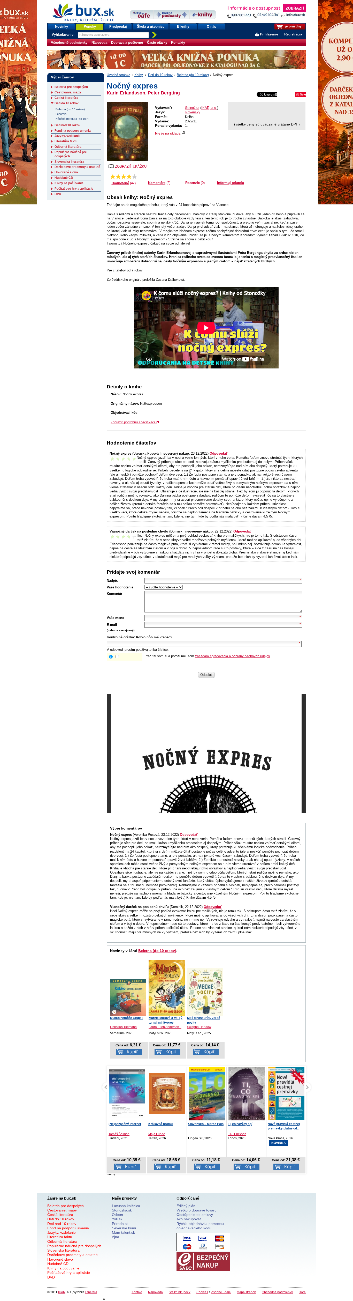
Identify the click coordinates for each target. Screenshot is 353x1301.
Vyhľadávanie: (63, 34)
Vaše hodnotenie (120, 587)
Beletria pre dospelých (71, 87)
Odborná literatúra (68, 147)
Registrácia (293, 34)
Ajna (115, 1237)
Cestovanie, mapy (68, 92)
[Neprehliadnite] (266, 12)
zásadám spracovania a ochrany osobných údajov (232, 656)
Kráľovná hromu (160, 1124)
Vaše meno (115, 618)
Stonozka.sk (122, 1210)
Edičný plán (186, 1206)
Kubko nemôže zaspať (126, 1018)
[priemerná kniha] (123, 176)
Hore (302, 1292)
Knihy (138, 75)
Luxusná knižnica (126, 1206)
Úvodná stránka (118, 75)
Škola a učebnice (150, 26)
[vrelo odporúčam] (134, 176)
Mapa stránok (246, 1292)
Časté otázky (157, 43)
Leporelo (61, 113)
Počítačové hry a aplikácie (74, 188)
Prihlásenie (269, 34)
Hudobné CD (64, 178)
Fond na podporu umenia (73, 130)
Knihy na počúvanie (69, 183)
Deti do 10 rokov (160, 75)
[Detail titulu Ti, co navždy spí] (246, 1095)
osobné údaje (221, 1292)
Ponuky (90, 26)
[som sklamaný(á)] (113, 176)
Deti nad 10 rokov (67, 125)
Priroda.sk (120, 1224)
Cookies (202, 1292)
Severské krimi (124, 1228)
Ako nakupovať (189, 1219)
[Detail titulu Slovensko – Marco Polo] (206, 1099)
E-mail (112, 625)
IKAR (61, 1292)
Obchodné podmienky (277, 1292)
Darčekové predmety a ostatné (77, 167)
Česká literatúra (66, 98)
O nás (211, 26)
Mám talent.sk (123, 1232)
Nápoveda (99, 43)
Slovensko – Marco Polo (206, 1124)
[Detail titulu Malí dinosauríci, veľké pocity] (205, 992)
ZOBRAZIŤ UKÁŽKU (131, 166)
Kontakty (178, 43)
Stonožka (192, 108)
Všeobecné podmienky (69, 43)
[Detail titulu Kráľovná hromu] (167, 1093)
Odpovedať (218, 453)
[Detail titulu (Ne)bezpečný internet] (127, 1093)
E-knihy (183, 26)
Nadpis (112, 580)
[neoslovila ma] (118, 176)
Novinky (61, 26)
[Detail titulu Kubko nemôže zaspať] (128, 997)
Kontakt (137, 1292)
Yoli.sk (117, 1219)
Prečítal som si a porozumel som (207, 656)
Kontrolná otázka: (121, 637)
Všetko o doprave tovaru (197, 1210)
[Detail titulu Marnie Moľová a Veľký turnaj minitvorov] (167, 988)
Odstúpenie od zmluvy (195, 1215)
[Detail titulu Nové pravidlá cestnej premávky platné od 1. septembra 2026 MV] (286, 1093)
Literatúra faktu (66, 141)
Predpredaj (118, 26)
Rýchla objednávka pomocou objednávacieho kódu (200, 1226)
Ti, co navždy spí (240, 1124)
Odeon (117, 1215)
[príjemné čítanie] (129, 176)
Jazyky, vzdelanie (67, 136)
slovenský (192, 112)
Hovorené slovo (66, 172)
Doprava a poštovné (127, 43)
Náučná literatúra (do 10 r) (72, 118)
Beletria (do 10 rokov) (193, 75)
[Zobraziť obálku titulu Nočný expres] (127, 131)
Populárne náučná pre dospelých (74, 1246)
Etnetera (91, 1292)
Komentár (114, 594)
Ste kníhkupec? (179, 1292)
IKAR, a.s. (209, 108)
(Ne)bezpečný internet (125, 1124)
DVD (58, 194)
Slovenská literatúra (69, 162)
